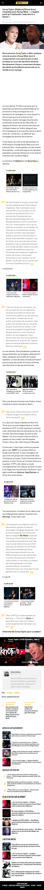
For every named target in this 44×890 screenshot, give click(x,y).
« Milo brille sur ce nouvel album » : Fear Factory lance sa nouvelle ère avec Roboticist (23, 790)
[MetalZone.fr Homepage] (22, 3)
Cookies (22, 887)
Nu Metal (24, 535)
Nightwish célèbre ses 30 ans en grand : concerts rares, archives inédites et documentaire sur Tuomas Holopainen (24, 783)
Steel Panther (31, 472)
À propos (4, 885)
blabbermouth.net (13, 697)
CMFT (14, 450)
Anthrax (20, 472)
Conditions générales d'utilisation (19, 885)
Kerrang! (6, 517)
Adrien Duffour (9, 22)
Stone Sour (32, 161)
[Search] (11, 3)
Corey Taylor (21, 53)
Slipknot (19, 161)
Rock (28, 618)
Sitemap (33, 885)
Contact (39, 885)
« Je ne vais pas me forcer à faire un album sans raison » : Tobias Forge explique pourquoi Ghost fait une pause (23, 776)
